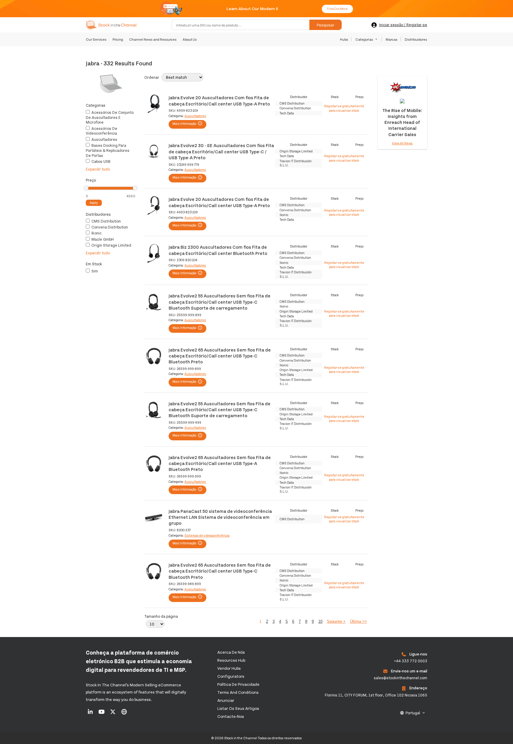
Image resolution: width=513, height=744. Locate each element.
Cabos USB (100, 161)
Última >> (358, 621)
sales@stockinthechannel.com (400, 677)
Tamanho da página (161, 616)
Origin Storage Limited (111, 245)
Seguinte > (336, 621)
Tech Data (287, 113)
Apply (94, 202)
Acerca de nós (231, 652)
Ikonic (96, 233)
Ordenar (151, 77)
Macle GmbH (102, 239)
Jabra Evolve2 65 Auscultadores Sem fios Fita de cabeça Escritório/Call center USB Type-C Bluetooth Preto (220, 356)
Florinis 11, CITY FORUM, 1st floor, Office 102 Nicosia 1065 (376, 695)
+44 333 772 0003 (410, 660)
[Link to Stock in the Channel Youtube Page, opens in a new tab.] (102, 713)
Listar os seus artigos (238, 708)
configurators (230, 676)
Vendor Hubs (229, 668)
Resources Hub (231, 660)
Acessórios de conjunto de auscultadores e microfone (110, 117)
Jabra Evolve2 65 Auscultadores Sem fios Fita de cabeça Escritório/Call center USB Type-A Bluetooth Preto (220, 463)
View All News (402, 143)
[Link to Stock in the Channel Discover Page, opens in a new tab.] (124, 713)
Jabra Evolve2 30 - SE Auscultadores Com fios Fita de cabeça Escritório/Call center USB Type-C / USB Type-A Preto (221, 151)
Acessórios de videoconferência (101, 131)
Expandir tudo (98, 169)
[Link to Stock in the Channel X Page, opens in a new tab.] (113, 713)
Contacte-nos (230, 716)
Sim (94, 271)
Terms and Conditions (238, 692)
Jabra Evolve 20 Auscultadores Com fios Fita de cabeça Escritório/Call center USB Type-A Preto (219, 100)
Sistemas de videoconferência (206, 535)
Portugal (413, 712)
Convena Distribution (109, 227)
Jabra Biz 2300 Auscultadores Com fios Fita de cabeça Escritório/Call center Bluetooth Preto (218, 250)
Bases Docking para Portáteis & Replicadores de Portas (107, 150)
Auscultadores (104, 139)
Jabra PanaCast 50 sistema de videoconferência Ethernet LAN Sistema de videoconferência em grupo (220, 517)
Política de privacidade (238, 684)
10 (320, 621)
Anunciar (225, 700)
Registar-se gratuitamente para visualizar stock (344, 108)
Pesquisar (325, 25)
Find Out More (337, 8)
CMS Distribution (106, 221)
